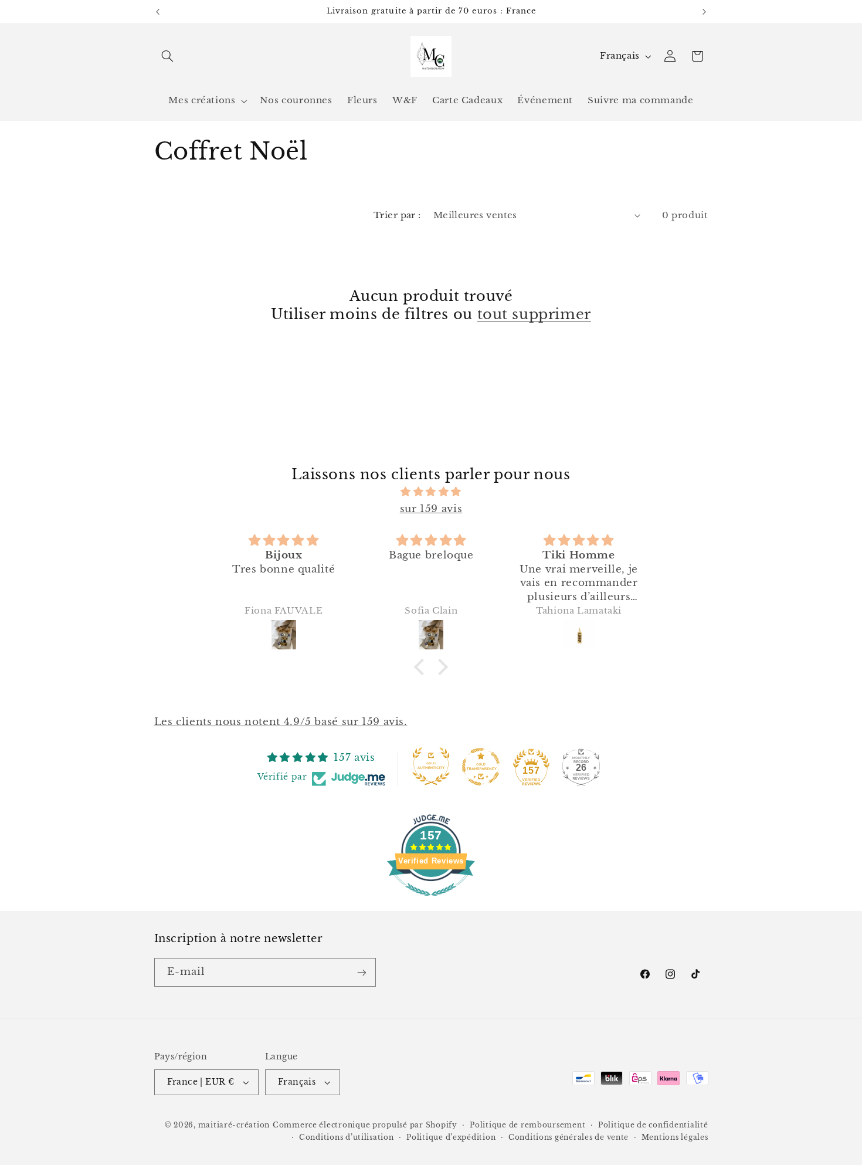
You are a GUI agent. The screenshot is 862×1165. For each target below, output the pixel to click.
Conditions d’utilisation (346, 1137)
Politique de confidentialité (653, 1125)
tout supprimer (534, 314)
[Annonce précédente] (158, 11)
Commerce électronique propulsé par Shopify (365, 1125)
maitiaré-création (234, 1125)
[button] (167, 56)
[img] (431, 492)
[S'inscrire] (361, 972)
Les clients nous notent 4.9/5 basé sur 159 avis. (281, 722)
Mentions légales (675, 1137)
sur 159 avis (431, 509)
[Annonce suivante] (704, 11)
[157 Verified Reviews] (431, 902)
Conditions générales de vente (568, 1137)
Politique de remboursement (527, 1125)
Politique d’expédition (451, 1137)
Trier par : (397, 215)
